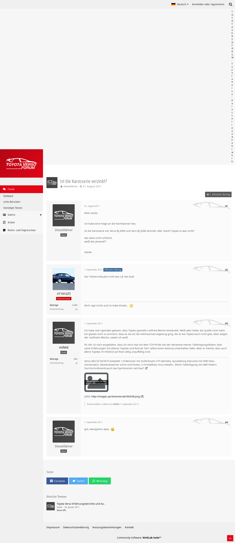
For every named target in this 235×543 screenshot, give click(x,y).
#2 (226, 269)
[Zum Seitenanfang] (230, 538)
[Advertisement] (139, 87)
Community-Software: (139, 537)
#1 (226, 206)
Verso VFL (61, 510)
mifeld (116, 404)
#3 (226, 323)
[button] (180, 4)
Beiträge (54, 305)
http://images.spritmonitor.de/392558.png (115, 396)
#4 (226, 422)
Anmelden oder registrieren (208, 4)
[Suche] (230, 4)
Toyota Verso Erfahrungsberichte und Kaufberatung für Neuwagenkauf (98, 503)
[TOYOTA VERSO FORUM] (21, 163)
